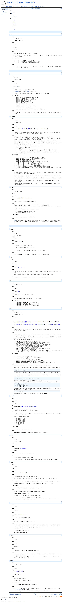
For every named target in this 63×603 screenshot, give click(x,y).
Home (35, 593)
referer (14, 23)
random (14, 19)
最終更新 (39, 6)
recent (14, 21)
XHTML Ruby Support (18, 589)
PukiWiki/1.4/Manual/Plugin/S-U (56, 594)
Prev (10, 8)
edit (2, 14)
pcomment (15, 15)
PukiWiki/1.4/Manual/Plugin (35, 8)
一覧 (32, 6)
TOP (3, 11)
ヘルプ (43, 6)
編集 (7, 6)
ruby (14, 29)
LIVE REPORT (4, 12)
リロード (25, 6)
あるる (5, 599)
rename (14, 25)
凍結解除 (10, 6)
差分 (13, 6)
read (14, 20)
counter (15, 220)
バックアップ (17, 6)
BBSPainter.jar (27, 91)
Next (61, 8)
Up (35, 594)
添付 (22, 6)
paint (14, 14)
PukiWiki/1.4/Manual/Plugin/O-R (21, 2)
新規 (29, 6)
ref (13, 22)
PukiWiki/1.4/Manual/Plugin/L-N (15, 594)
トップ (3, 6)
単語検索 (35, 6)
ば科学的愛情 (16, 91)
